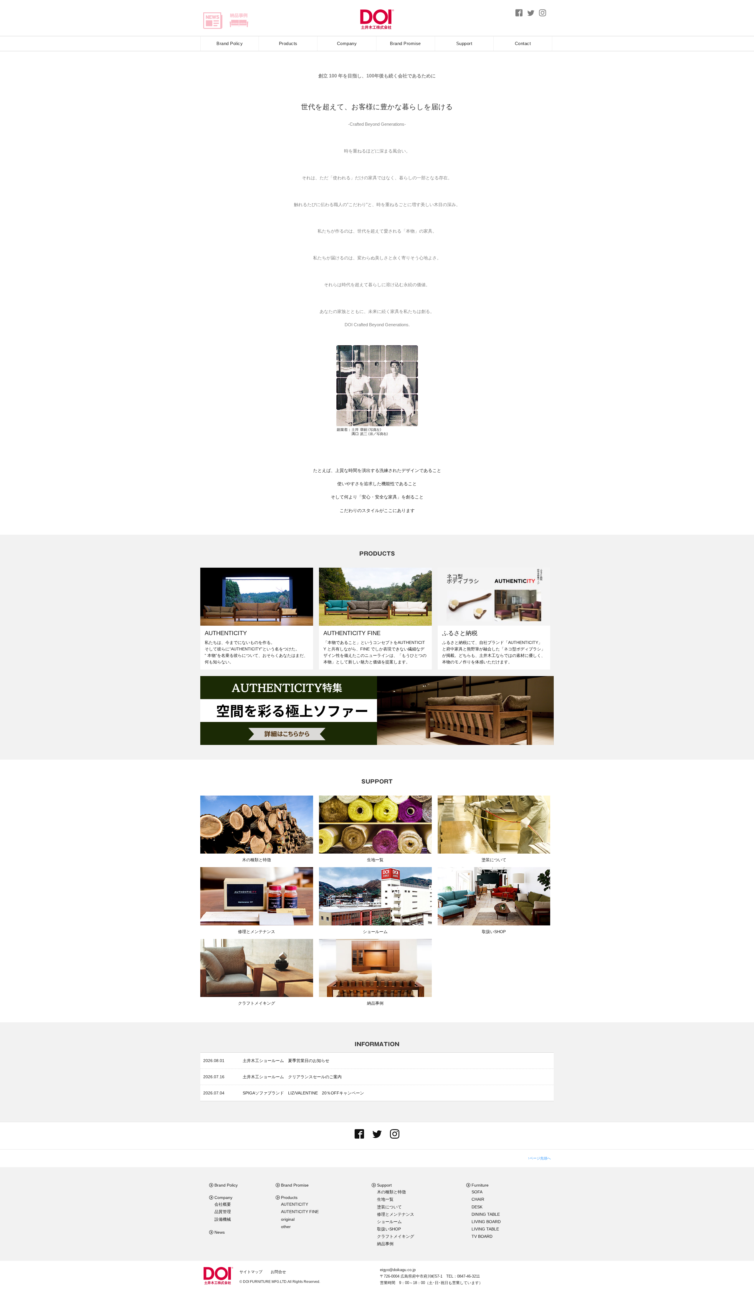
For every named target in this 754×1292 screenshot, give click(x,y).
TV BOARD (482, 1236)
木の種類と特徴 (391, 1192)
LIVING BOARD (486, 1221)
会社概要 (222, 1204)
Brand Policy (229, 43)
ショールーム (389, 1221)
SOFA (477, 1192)
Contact (523, 43)
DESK (477, 1207)
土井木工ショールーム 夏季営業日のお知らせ (286, 1060)
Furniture (479, 1185)
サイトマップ (250, 1272)
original (288, 1219)
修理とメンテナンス (395, 1214)
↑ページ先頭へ (539, 1158)
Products (288, 43)
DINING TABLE (486, 1214)
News (219, 1232)
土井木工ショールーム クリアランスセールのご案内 (292, 1076)
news (212, 20)
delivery (238, 20)
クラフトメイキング (395, 1236)
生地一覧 (385, 1199)
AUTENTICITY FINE (300, 1211)
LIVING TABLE (485, 1229)
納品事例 (385, 1243)
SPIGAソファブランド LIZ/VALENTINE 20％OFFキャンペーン (303, 1093)
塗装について (389, 1207)
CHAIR (478, 1199)
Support (464, 43)
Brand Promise (405, 43)
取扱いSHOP (389, 1229)
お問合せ (278, 1272)
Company (347, 43)
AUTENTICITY (294, 1204)
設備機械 (222, 1219)
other (286, 1226)
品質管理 (222, 1211)
